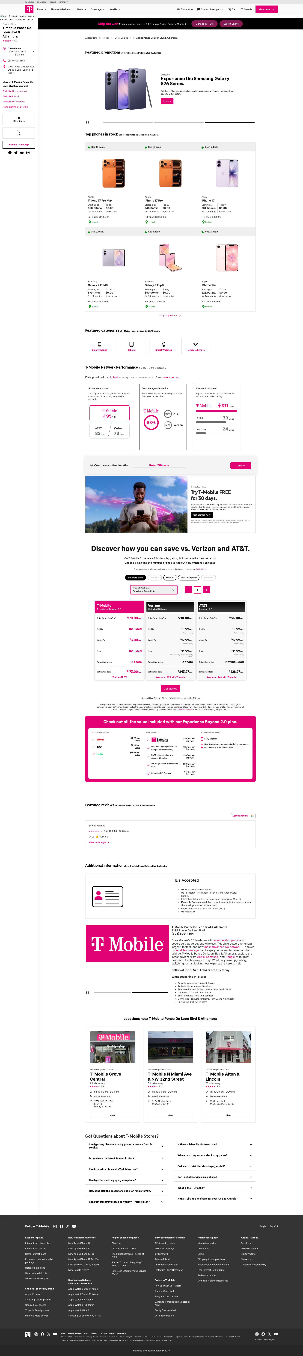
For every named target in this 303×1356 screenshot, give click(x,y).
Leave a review (240, 815)
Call (19, 133)
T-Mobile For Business (14, 101)
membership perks (226, 940)
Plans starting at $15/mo (15, 106)
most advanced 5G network (222, 947)
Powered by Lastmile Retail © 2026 (151, 1350)
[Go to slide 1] (104, 122)
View (112, 1115)
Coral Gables (121, 37)
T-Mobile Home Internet (15, 91)
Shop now (167, 101)
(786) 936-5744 (218, 1096)
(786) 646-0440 (102, 1096)
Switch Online (231, 23)
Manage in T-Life (205, 23)
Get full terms (234, 522)
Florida (106, 37)
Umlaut (114, 377)
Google (230, 956)
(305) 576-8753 (160, 1096)
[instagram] (28, 153)
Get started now (202, 515)
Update (241, 465)
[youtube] (22, 153)
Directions (19, 119)
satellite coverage (187, 950)
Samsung (212, 956)
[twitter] (16, 153)
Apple (201, 956)
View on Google (99, 842)
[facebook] (10, 153)
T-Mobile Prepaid (11, 96)
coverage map (170, 377)
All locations (91, 37)
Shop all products (170, 315)
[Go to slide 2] (155, 122)
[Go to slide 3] (206, 122)
